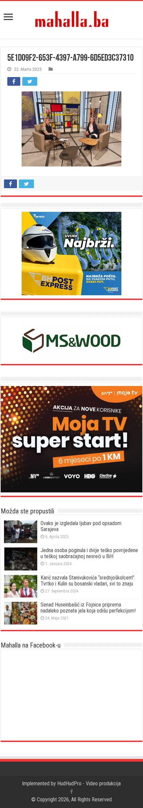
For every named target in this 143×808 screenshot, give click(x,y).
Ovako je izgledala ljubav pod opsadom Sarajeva (81, 526)
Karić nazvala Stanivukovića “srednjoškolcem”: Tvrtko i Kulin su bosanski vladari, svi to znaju (88, 580)
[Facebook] (71, 792)
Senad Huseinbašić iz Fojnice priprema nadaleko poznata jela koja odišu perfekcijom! (88, 607)
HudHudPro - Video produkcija (89, 783)
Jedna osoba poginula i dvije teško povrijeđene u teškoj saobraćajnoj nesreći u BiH (89, 553)
